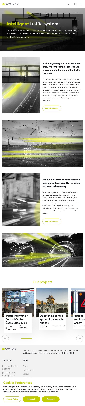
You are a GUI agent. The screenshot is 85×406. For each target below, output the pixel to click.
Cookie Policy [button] (12, 399)
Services (6, 360)
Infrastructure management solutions (8, 375)
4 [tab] (47, 338)
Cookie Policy (53, 391)
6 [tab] (69, 338)
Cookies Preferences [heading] (17, 382)
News (25, 365)
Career (26, 373)
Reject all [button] (31, 399)
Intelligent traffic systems (10, 367)
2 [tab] (26, 338)
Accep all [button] (51, 399)
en (68, 4)
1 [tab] (15, 338)
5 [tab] (58, 338)
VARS (25, 360)
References (28, 369)
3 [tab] (37, 338)
